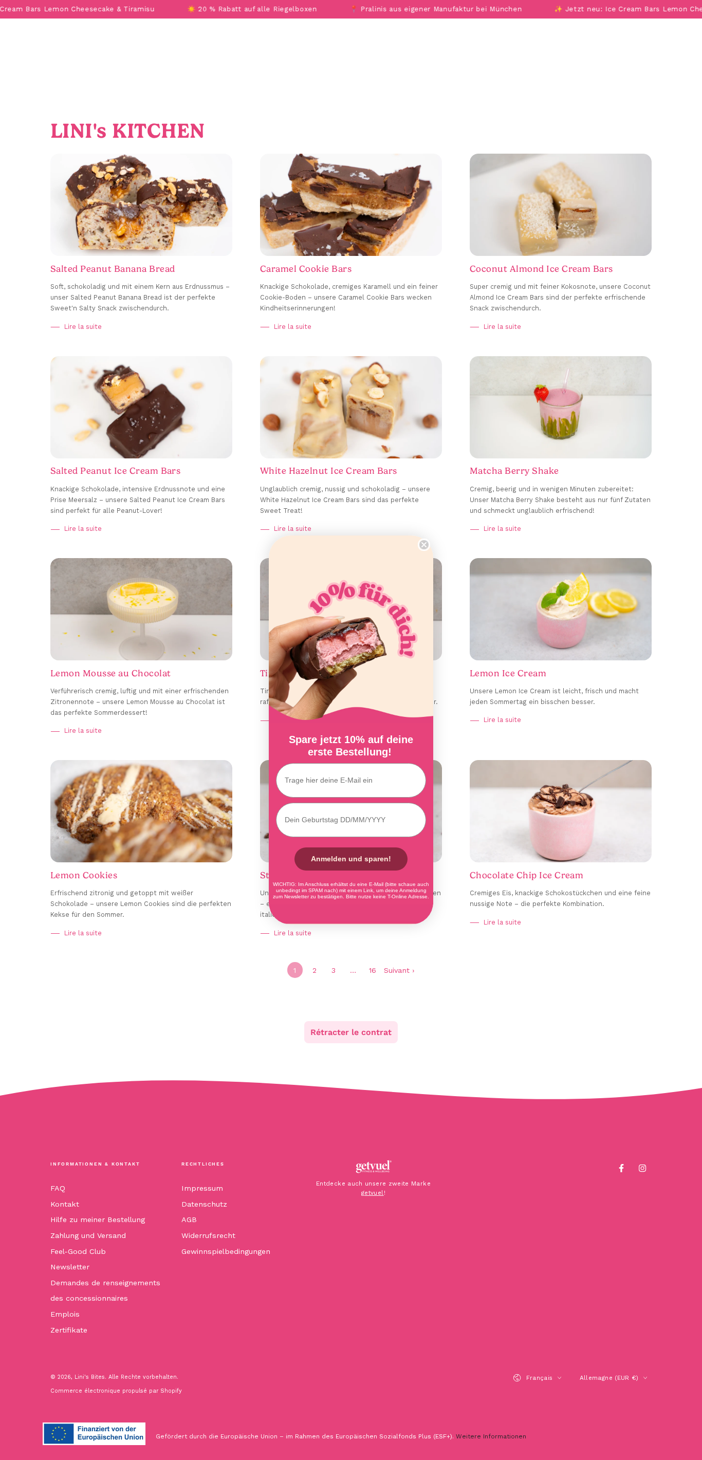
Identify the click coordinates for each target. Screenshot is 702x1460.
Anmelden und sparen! (351, 859)
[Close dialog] (424, 545)
